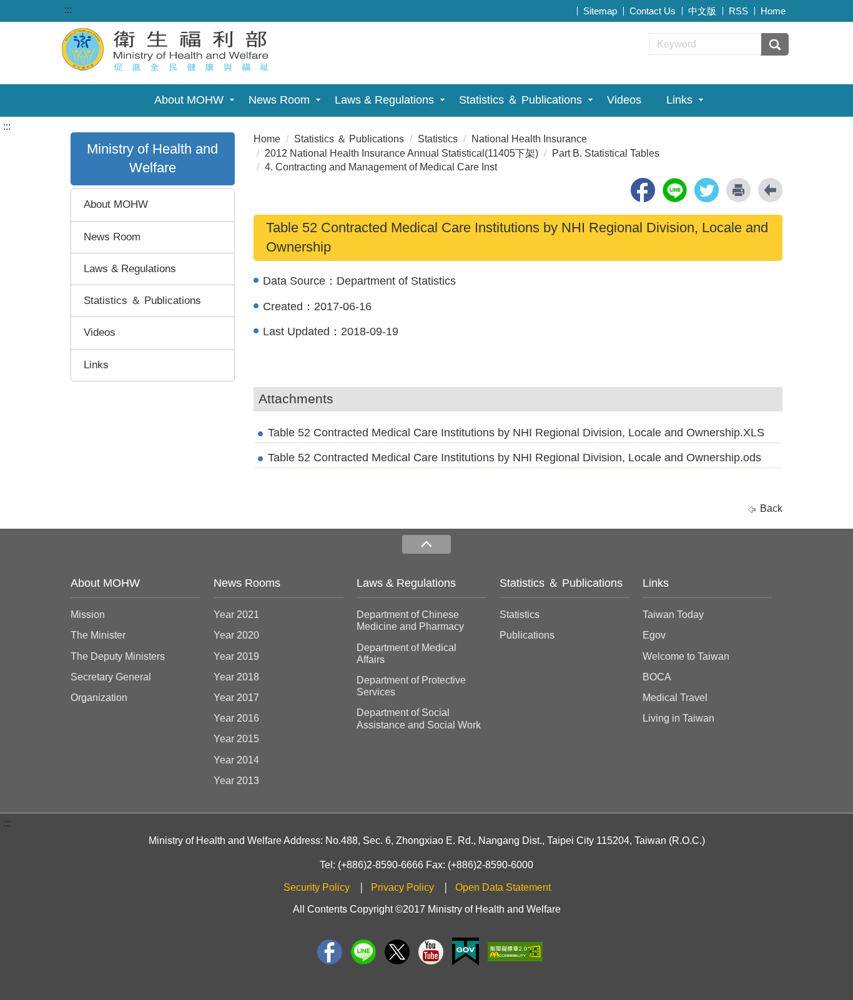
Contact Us (652, 11)
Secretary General (111, 677)
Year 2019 (236, 656)
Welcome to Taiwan (686, 656)
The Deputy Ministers (118, 656)
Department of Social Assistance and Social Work (419, 718)
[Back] (770, 190)
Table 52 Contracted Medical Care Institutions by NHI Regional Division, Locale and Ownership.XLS (516, 432)
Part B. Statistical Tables (605, 153)
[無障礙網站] (515, 951)
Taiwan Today (673, 614)
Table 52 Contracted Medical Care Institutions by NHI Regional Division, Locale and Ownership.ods (514, 457)
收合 (426, 544)
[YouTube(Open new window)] (430, 951)
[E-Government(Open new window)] (465, 952)
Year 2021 (236, 614)
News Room (279, 100)
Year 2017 (236, 697)
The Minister (98, 635)
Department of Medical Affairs (406, 653)
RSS (738, 11)
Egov (654, 635)
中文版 (702, 11)
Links (679, 100)
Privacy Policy (402, 887)
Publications (527, 635)
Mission (88, 614)
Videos (624, 100)
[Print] (738, 190)
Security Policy (317, 887)
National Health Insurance (529, 139)
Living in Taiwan (678, 718)
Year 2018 (236, 677)
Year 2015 (236, 738)
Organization (99, 697)
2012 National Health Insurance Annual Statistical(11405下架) (401, 153)
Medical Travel (675, 697)
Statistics (438, 139)
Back (771, 508)
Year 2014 (236, 760)
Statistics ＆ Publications (520, 100)
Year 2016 (236, 718)
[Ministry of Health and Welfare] (166, 48)
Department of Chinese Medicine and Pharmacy (410, 620)
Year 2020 (236, 635)
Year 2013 (236, 780)
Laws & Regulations (384, 100)
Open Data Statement (503, 887)
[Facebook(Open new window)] (329, 951)
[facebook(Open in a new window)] (643, 190)
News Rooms (247, 583)
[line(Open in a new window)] (675, 190)
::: (68, 9)
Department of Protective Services (411, 686)
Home (773, 11)
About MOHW (189, 100)
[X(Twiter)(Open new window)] (397, 951)
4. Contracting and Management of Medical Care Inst (381, 167)
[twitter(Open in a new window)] (706, 190)
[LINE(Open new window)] (363, 951)
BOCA (657, 677)
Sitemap (600, 11)
